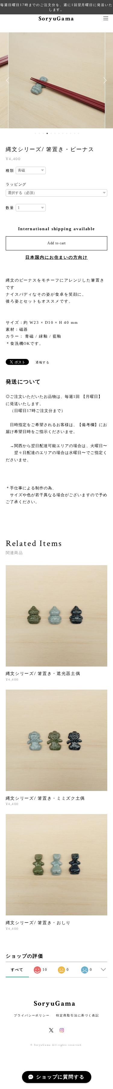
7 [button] (59, 133)
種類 (10, 171)
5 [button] (51, 133)
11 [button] (74, 133)
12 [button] (78, 133)
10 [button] (70, 133)
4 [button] (47, 133)
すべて (17, 970)
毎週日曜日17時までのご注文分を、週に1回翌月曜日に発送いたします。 (56, 7)
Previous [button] (9, 80)
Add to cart (56, 243)
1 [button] (35, 133)
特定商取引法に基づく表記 (77, 1015)
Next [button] (104, 80)
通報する (43, 362)
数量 (10, 208)
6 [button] (55, 133)
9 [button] (66, 133)
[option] (56, 80)
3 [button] (43, 133)
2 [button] (39, 133)
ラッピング (16, 184)
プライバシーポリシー (32, 1015)
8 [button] (63, 133)
